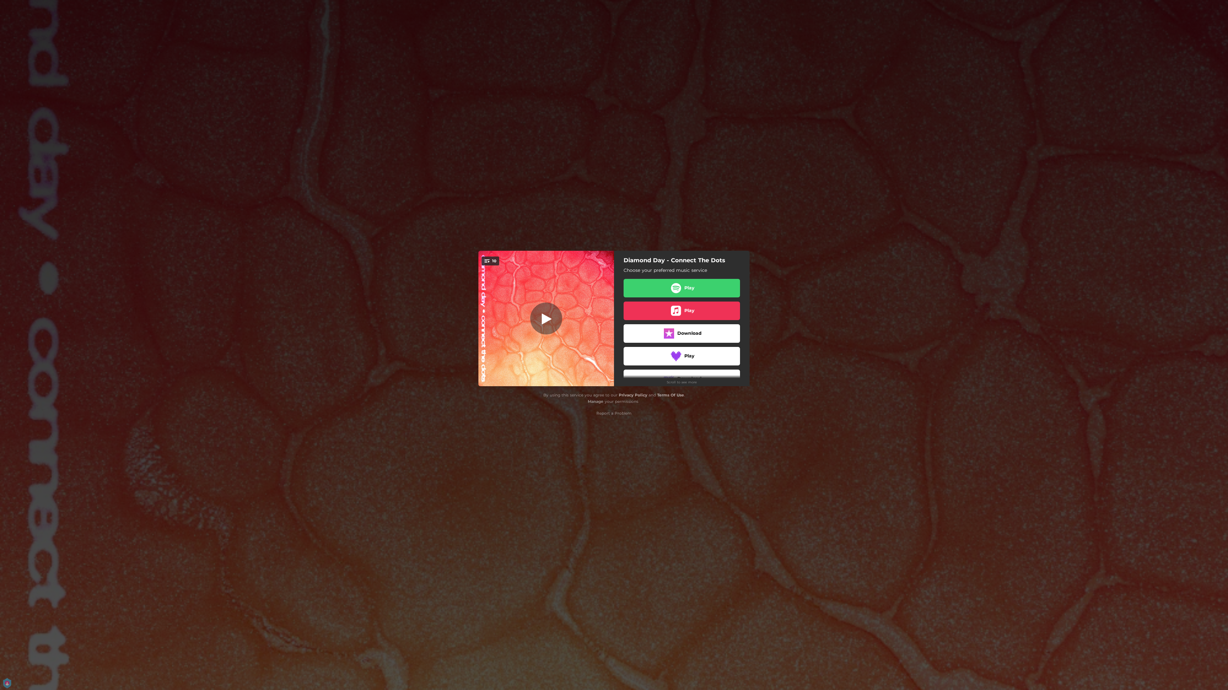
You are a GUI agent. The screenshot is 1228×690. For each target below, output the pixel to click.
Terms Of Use (670, 395)
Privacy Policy (633, 395)
